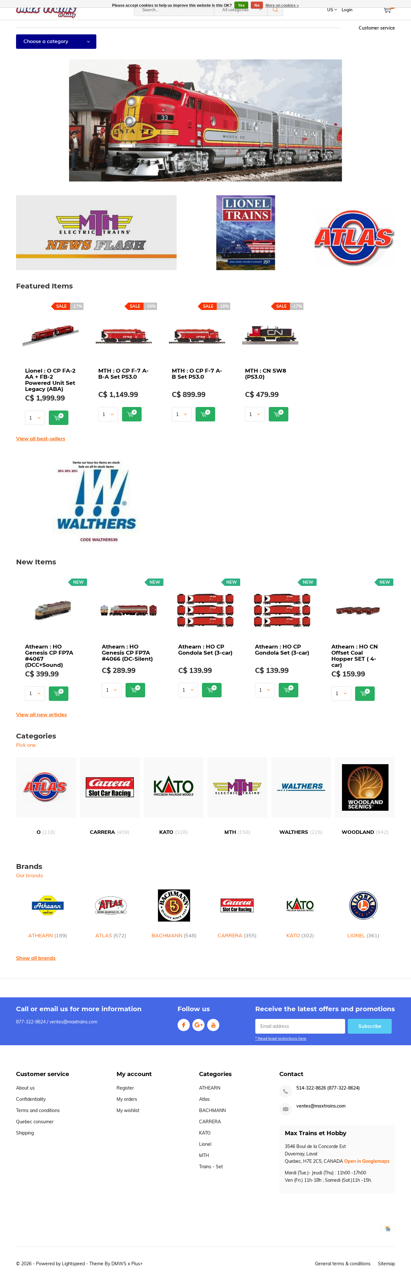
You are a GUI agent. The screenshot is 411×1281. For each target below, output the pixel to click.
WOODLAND (365, 832)
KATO (173, 832)
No (256, 5)
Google (198, 1025)
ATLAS (110, 935)
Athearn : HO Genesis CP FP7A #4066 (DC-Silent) (127, 652)
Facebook (184, 1025)
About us (25, 1088)
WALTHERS (301, 832)
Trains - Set (211, 1167)
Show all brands (36, 958)
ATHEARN (47, 935)
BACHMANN (174, 935)
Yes (241, 5)
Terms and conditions (38, 1110)
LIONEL (363, 935)
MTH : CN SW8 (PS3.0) (265, 373)
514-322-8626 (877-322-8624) (328, 1088)
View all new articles (41, 714)
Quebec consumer (35, 1122)
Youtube (213, 1025)
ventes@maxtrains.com (320, 1106)
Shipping (25, 1133)
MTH (237, 832)
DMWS (119, 1264)
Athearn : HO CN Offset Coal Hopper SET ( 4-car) (354, 655)
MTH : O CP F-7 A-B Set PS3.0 (197, 373)
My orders (127, 1099)
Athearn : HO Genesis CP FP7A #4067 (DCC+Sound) (49, 655)
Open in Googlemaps (366, 1161)
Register (125, 1088)
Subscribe (369, 1026)
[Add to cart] (58, 418)
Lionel (205, 1144)
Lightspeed (73, 1264)
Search (275, 9)
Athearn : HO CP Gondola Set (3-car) (205, 649)
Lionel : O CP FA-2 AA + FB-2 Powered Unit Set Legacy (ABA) (50, 379)
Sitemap (386, 1264)
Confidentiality (31, 1099)
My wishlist (128, 1110)
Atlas (204, 1099)
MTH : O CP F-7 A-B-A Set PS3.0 (123, 373)
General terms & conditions (343, 1264)
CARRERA (109, 832)
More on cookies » (282, 5)
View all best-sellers (40, 438)
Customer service (377, 28)
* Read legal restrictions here (280, 1038)
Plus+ (137, 1264)
